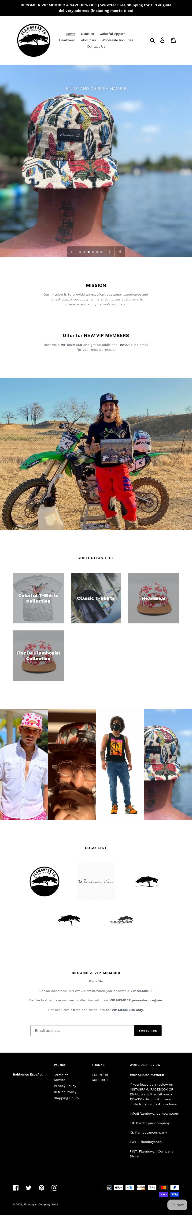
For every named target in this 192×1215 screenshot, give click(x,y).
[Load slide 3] (89, 252)
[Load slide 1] (80, 252)
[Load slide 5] (97, 252)
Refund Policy (65, 1092)
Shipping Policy (66, 1098)
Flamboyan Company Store (41, 1204)
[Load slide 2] (84, 252)
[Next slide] (109, 251)
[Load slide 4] (93, 252)
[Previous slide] (71, 251)
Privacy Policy (65, 1086)
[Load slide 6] (101, 252)
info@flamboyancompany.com (154, 1113)
